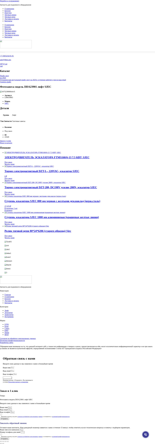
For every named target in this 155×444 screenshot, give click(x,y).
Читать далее (10, 164)
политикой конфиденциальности (61, 416)
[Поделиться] (5, 441)
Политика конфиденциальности (12, 340)
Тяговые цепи (10, 17)
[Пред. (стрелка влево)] (1, 443)
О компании (9, 9)
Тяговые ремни (10, 15)
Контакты (8, 21)
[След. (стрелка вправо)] (3, 443)
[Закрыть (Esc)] (8, 441)
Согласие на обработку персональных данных (18, 338)
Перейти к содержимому (9, 1)
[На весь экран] (3, 441)
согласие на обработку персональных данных (29, 416)
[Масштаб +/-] (1, 441)
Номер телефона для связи (10, 432)
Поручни (8, 13)
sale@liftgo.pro (5, 60)
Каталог (8, 11)
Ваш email (7, 371)
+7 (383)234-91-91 (7, 56)
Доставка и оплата (12, 19)
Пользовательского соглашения (18, 382)
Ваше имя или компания (9, 430)
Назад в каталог (6, 143)
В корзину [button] (8, 210)
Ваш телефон (8, 374)
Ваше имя (7, 368)
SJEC (7, 103)
